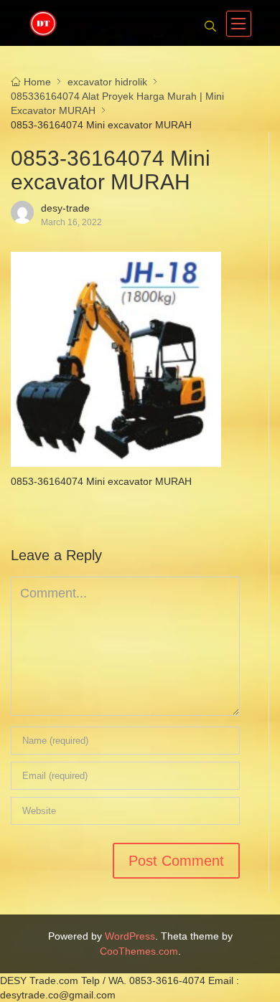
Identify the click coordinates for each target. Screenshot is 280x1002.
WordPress (130, 936)
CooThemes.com (139, 951)
